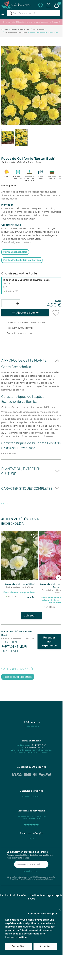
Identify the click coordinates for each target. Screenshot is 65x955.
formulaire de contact (33, 747)
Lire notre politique (16, 937)
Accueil (4, 29)
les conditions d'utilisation (43, 879)
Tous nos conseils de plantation (17, 218)
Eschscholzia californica (16, 32)
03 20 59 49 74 (39, 745)
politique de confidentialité (21, 879)
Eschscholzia (38, 29)
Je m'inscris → (31, 871)
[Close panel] (59, 909)
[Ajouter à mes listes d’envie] (55, 313)
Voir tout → (31, 615)
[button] (40, 5)
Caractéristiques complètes (15, 242)
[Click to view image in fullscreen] (31, 85)
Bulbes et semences (20, 29)
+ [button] (17, 303)
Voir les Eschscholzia (15, 251)
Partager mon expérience (49, 641)
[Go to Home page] (16, 5)
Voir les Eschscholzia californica (22, 260)
